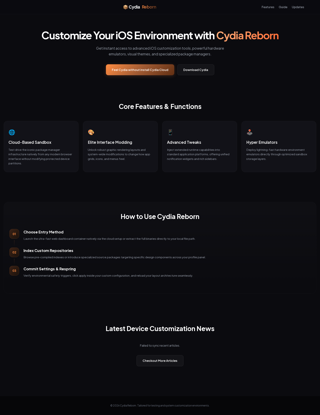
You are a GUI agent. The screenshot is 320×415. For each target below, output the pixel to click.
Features (268, 7)
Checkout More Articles (160, 361)
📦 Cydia (139, 6)
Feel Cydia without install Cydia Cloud (140, 70)
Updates (298, 7)
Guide (283, 7)
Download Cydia (195, 70)
